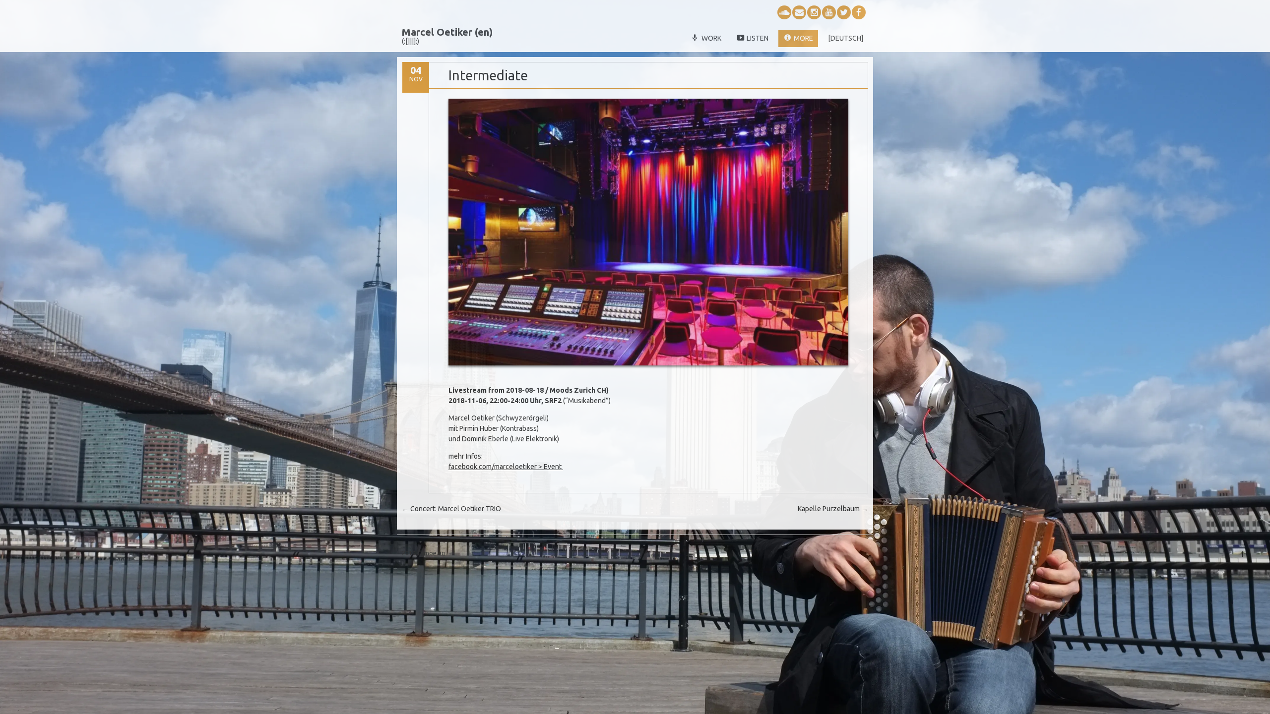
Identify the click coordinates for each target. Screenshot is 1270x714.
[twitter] (843, 12)
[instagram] (814, 12)
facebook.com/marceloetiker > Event (505, 467)
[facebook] (858, 12)
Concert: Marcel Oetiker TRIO (451, 509)
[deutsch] (845, 38)
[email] (799, 12)
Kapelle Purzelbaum (833, 509)
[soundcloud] (784, 12)
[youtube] (829, 12)
